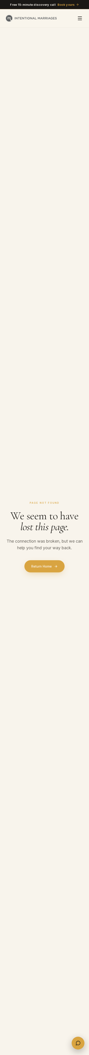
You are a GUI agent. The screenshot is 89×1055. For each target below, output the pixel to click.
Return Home (41, 566)
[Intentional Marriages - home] (31, 18)
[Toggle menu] (80, 18)
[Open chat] (78, 1043)
